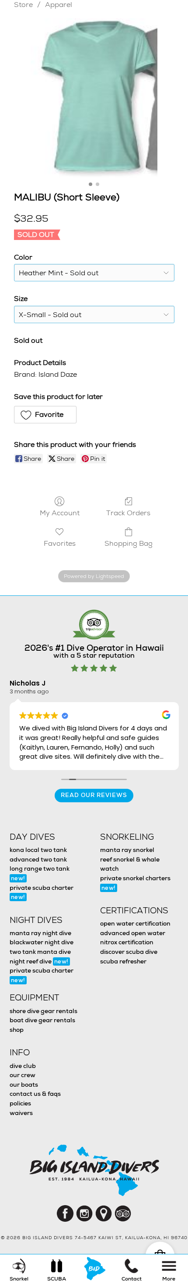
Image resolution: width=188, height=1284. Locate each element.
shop (17, 1030)
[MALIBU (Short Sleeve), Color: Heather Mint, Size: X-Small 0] (94, 98)
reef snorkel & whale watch (130, 864)
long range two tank (40, 873)
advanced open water (132, 933)
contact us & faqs (35, 1094)
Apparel (58, 4)
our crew (22, 1075)
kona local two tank (38, 850)
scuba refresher (123, 961)
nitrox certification (126, 942)
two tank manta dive (40, 952)
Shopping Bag (128, 543)
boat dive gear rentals (42, 1020)
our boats (24, 1084)
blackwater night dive (41, 942)
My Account (60, 512)
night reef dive (39, 961)
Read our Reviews (94, 795)
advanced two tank (38, 859)
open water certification (135, 923)
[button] (45, 414)
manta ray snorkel (127, 850)
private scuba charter (41, 892)
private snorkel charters (135, 883)
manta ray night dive (40, 933)
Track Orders (128, 512)
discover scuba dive (128, 952)
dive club (23, 1066)
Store (23, 4)
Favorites (60, 543)
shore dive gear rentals (43, 1011)
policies (20, 1103)
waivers (21, 1113)
